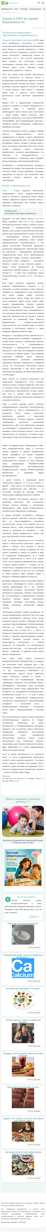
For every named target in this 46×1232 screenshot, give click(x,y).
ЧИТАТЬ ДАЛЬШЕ (34, 947)
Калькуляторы (35, 9)
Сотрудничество (35, 1199)
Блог (16, 9)
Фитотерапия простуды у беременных (20, 213)
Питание (23, 9)
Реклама (23, 1201)
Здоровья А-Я (6, 9)
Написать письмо (19, 1199)
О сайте (7, 1199)
